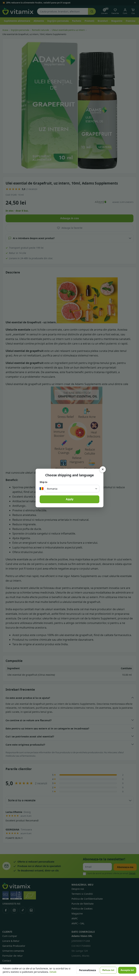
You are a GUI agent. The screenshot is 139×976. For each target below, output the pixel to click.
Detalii (52, 971)
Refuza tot (108, 970)
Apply (69, 499)
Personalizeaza (87, 970)
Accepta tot (127, 970)
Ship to (43, 482)
